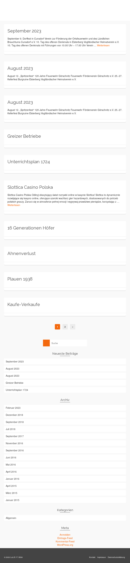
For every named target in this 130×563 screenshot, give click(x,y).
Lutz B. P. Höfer (22, 10)
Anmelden (65, 534)
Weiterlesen (103, 45)
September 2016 (15, 450)
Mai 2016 (11, 464)
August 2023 (12, 368)
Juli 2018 (10, 429)
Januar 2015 (12, 500)
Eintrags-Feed (65, 538)
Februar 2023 (13, 407)
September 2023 (15, 361)
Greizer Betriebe (14, 382)
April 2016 (11, 471)
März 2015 (11, 493)
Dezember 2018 (14, 415)
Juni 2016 (11, 457)
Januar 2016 (12, 478)
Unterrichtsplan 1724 (17, 389)
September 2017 (15, 436)
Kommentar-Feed (65, 541)
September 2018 (15, 422)
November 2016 (14, 443)
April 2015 (11, 485)
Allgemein (11, 518)
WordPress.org (65, 544)
